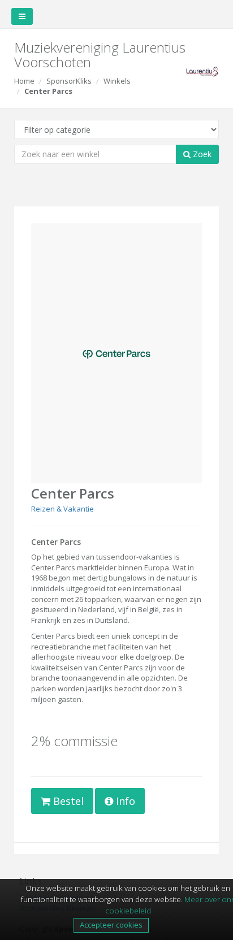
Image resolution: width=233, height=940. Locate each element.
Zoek (201, 154)
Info (124, 801)
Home (24, 81)
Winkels (117, 81)
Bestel (67, 801)
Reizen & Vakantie (62, 509)
